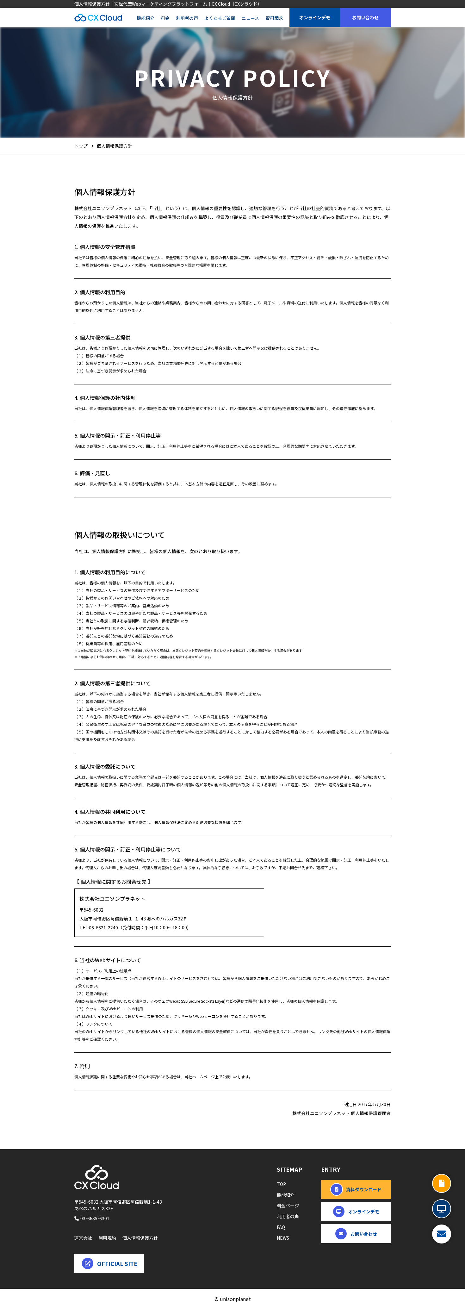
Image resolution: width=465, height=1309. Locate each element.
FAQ (281, 1227)
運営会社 (83, 1238)
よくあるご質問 (219, 18)
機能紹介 (145, 18)
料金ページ (288, 1205)
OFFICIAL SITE (117, 1263)
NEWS (283, 1238)
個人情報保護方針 (140, 1238)
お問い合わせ (365, 17)
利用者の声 (187, 18)
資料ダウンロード (363, 1189)
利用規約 (107, 1238)
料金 (165, 18)
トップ (81, 146)
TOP (281, 1184)
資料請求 (274, 18)
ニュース (250, 18)
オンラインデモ (314, 17)
